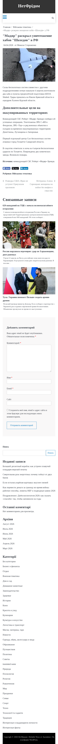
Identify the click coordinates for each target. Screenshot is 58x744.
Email (10, 388)
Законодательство (11, 591)
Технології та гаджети (13, 713)
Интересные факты (11, 727)
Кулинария (8, 615)
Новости (7, 635)
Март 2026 (7, 548)
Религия (6, 679)
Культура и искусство (13, 620)
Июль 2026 (8, 529)
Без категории (9, 561)
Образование (9, 644)
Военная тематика (11, 576)
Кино (5, 605)
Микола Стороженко (26, 45)
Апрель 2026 (8, 543)
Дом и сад (7, 581)
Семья (5, 698)
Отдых (6, 571)
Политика (7, 654)
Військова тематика (22, 173)
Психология (8, 674)
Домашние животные (13, 586)
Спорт (5, 703)
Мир (5, 688)
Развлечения (8, 683)
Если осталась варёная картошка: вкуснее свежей (25, 482)
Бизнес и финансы (11, 566)
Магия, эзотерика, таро (13, 630)
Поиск (6, 447)
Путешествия (9, 649)
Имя (9, 377)
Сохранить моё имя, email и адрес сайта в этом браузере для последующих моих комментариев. (27, 413)
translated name (9, 664)
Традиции (7, 718)
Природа (7, 669)
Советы (6, 659)
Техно (5, 708)
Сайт (9, 399)
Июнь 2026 (8, 534)
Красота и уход (10, 610)
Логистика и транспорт (13, 625)
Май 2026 (7, 538)
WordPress (33, 740)
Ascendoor (47, 737)
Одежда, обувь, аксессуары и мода (18, 640)
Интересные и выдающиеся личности (20, 723)
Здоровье (7, 596)
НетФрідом (29, 6)
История (7, 600)
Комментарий (14, 343)
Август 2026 (8, 524)
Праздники (8, 693)
